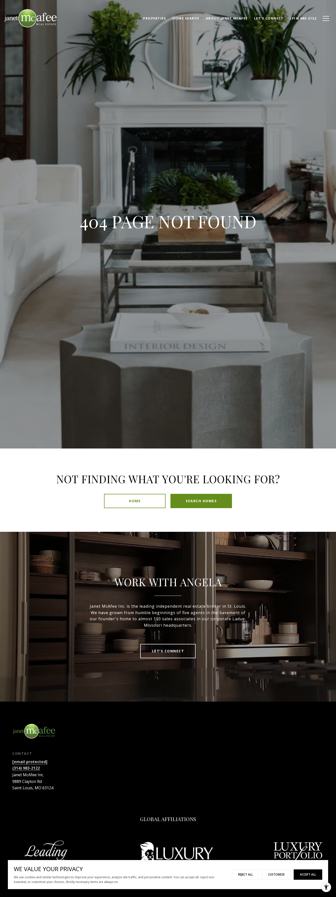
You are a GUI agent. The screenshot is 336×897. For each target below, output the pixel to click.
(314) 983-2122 (26, 768)
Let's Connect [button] (168, 651)
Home (135, 501)
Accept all (308, 874)
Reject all (245, 874)
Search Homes (201, 501)
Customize (276, 874)
